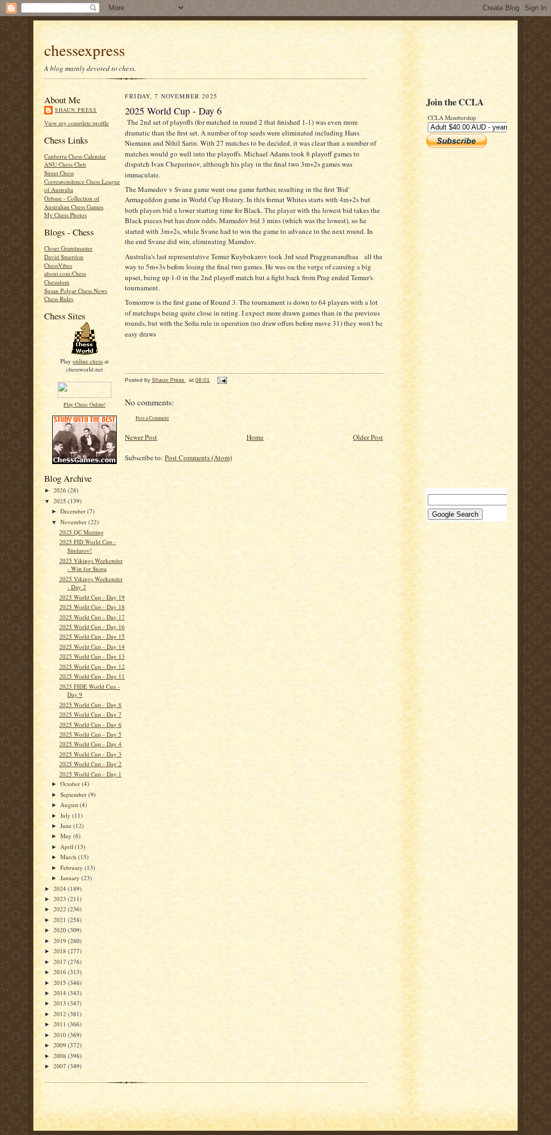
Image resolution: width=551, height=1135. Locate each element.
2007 (60, 1066)
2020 (60, 930)
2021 (60, 920)
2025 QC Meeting (81, 532)
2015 (60, 983)
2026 (60, 490)
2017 (60, 962)
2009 (60, 1045)
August (70, 805)
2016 (60, 972)
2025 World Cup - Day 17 (92, 617)
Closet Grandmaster (68, 248)
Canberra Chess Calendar (75, 156)
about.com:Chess (65, 273)
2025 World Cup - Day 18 (92, 607)
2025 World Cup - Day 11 (92, 676)
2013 (60, 1003)
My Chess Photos (65, 215)
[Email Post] (222, 380)
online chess (88, 361)
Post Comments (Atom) (198, 457)
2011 (60, 1024)
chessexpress (84, 49)
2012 (60, 1014)
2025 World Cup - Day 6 (90, 724)
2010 (60, 1035)
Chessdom (56, 282)
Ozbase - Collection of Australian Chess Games (73, 202)
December (73, 511)
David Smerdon (63, 257)
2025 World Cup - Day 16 (92, 627)
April (67, 847)
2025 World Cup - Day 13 (92, 656)
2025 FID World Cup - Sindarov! (87, 546)
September (74, 794)
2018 (60, 951)
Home (255, 437)
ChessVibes (58, 265)
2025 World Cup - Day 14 (92, 647)
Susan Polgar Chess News (75, 291)
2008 (60, 1056)
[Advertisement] (458, 317)
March (69, 857)
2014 (60, 993)
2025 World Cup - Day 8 (90, 705)
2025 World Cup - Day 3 (90, 754)
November (74, 522)
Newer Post (141, 437)
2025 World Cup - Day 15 (92, 636)
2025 (60, 501)
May (66, 836)
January (70, 878)
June (66, 826)
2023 (60, 899)
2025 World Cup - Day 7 (90, 714)
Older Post (368, 437)
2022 (60, 909)
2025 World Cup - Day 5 (90, 734)
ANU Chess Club (65, 164)
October (71, 784)
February (72, 867)
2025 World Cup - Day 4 (90, 744)
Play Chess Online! (84, 404)
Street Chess (59, 173)
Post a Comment (152, 418)
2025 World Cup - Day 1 (90, 774)
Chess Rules (58, 299)
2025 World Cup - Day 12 (92, 666)
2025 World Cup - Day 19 (92, 597)
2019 (60, 941)
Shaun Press (76, 109)
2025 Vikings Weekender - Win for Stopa (91, 564)
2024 (60, 888)
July (66, 815)
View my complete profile (76, 123)
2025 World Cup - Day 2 (90, 764)
